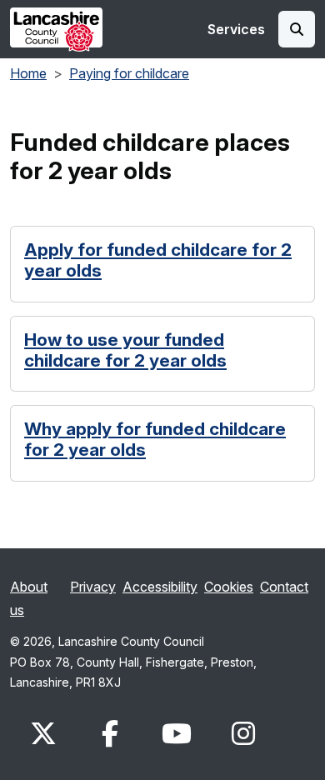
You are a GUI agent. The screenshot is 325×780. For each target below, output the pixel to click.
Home (28, 73)
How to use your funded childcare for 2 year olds (125, 350)
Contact (284, 586)
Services (236, 29)
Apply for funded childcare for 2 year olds (158, 260)
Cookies (228, 586)
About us (29, 598)
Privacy (93, 586)
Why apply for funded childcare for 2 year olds (155, 439)
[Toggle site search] (296, 29)
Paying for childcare (129, 73)
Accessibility (160, 586)
